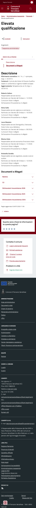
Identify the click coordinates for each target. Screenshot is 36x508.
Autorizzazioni (5, 332)
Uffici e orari (5, 409)
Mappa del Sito (27, 498)
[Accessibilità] (5, 502)
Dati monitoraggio (7, 495)
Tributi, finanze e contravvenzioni (12, 345)
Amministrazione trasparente (15, 16)
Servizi (23, 495)
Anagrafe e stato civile (8, 329)
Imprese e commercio (8, 339)
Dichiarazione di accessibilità (10, 465)
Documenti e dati (6, 305)
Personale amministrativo (9, 312)
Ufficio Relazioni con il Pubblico (11, 406)
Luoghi (3, 367)
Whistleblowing (6, 456)
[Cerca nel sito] (30, 8)
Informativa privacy (7, 459)
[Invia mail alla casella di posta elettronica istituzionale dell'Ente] (17, 397)
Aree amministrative (8, 302)
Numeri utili (5, 412)
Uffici (2, 318)
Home (3, 16)
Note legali (4, 462)
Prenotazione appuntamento (10, 475)
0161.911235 (12, 389)
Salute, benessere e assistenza (11, 342)
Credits (11, 498)
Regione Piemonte (7, 2)
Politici (3, 315)
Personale (29, 16)
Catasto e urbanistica (8, 336)
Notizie (3, 356)
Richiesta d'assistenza (8, 478)
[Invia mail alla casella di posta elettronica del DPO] (20, 423)
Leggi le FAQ (5, 471)
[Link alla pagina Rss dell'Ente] (2, 488)
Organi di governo (7, 308)
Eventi (3, 370)
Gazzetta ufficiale (7, 452)
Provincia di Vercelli (7, 449)
